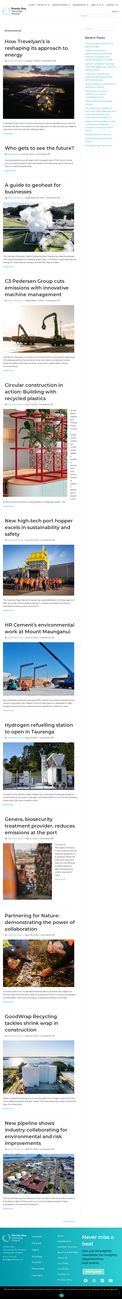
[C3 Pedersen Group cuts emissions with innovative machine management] (38, 329)
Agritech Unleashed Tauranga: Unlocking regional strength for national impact (100, 67)
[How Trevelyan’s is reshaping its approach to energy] (38, 92)
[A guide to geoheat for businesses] (38, 227)
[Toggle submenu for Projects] (48, 5)
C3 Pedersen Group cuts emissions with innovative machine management (37, 287)
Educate (37, 1243)
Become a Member (68, 1252)
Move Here (38, 1268)
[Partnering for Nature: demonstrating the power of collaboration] (38, 963)
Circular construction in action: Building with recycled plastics (34, 391)
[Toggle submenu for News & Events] (69, 5)
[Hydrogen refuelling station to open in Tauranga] (38, 766)
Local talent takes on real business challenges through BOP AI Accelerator (99, 77)
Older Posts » (69, 1221)
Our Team (63, 1263)
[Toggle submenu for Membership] (87, 5)
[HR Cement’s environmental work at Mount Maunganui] (38, 669)
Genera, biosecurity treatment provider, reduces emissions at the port (40, 825)
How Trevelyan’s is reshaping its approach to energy (36, 48)
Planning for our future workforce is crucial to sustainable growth (96, 94)
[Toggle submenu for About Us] (102, 5)
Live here (37, 1275)
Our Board (63, 1269)
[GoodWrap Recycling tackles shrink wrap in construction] (38, 1067)
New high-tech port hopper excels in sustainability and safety (39, 527)
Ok (62, 1295)
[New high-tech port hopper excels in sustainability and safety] (38, 570)
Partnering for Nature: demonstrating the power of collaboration (40, 922)
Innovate (37, 1236)
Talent (35, 1249)
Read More (8, 134)
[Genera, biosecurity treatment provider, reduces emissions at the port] (27, 871)
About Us (62, 1258)
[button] (85, 1280)
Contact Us (63, 1274)
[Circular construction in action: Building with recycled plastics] (35, 453)
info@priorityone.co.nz (13, 1259)
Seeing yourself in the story (98, 134)
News (61, 1236)
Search (115, 11)
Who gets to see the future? (39, 148)
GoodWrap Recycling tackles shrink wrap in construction (31, 1023)
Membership (64, 1241)
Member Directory (67, 1247)
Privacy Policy (65, 1279)
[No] (119, 1292)
